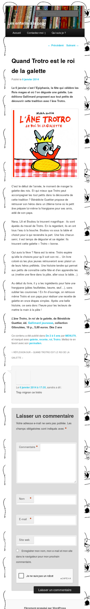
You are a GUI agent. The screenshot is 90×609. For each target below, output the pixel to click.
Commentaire (28, 447)
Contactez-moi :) (36, 32)
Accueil (17, 32)
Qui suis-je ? (59, 32)
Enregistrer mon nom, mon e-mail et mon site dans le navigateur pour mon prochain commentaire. (44, 556)
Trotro (56, 339)
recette (43, 339)
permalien (35, 343)
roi (50, 339)
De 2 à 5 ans (53, 335)
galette (34, 339)
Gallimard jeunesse (40, 323)
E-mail (25, 519)
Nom (25, 498)
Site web (24, 540)
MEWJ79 (70, 335)
